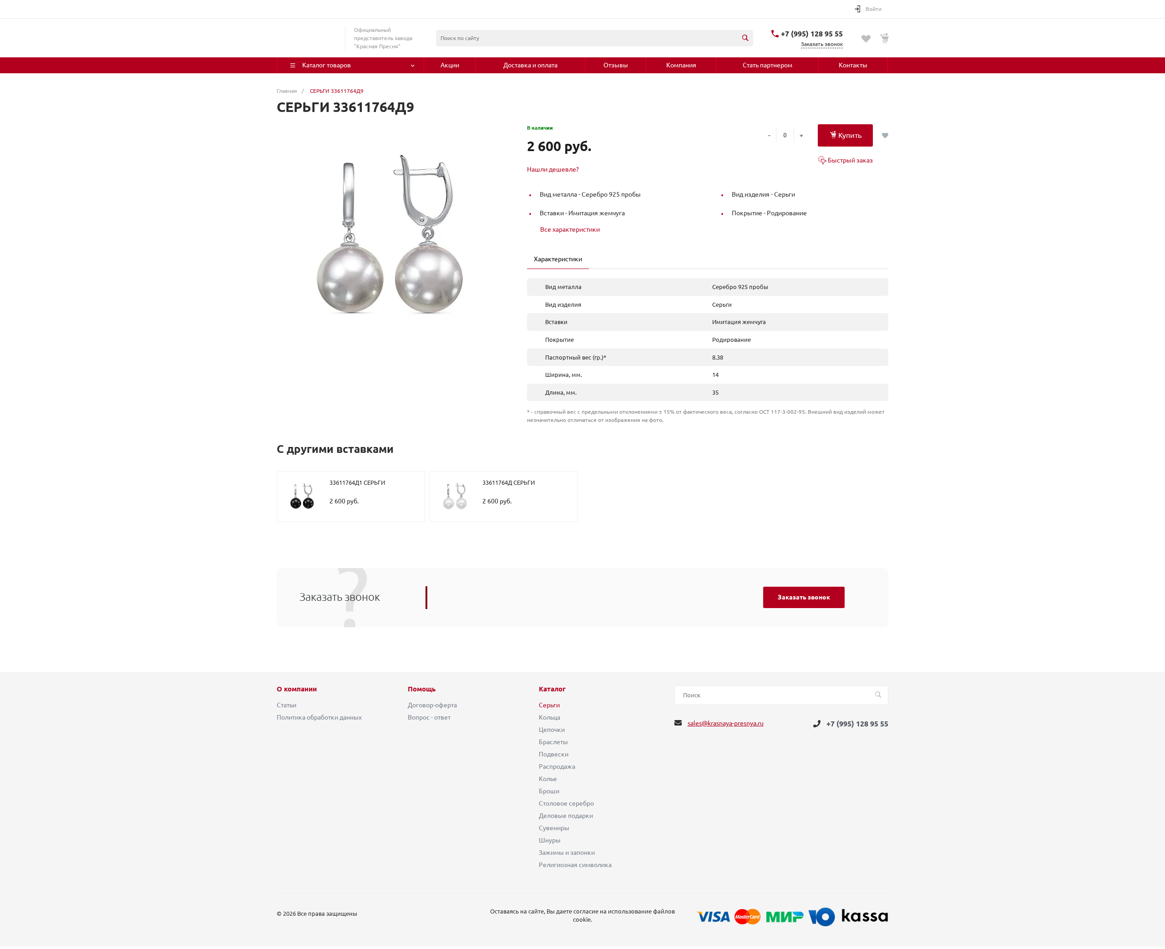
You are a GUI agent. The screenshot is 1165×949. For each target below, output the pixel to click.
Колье (548, 778)
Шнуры (550, 840)
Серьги (549, 705)
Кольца (549, 717)
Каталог (552, 689)
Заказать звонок (804, 597)
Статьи (286, 705)
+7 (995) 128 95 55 (812, 34)
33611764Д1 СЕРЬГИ (357, 482)
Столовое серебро (566, 803)
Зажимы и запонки (567, 852)
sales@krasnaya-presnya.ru (726, 723)
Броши (549, 791)
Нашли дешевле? (553, 169)
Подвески (553, 754)
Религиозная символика (575, 864)
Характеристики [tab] (558, 259)
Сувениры (554, 828)
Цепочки (552, 729)
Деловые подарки (566, 815)
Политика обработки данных (319, 717)
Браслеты (553, 742)
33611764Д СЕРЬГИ (508, 482)
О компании (297, 689)
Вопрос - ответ (429, 717)
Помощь (422, 689)
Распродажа (557, 766)
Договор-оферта (432, 705)
